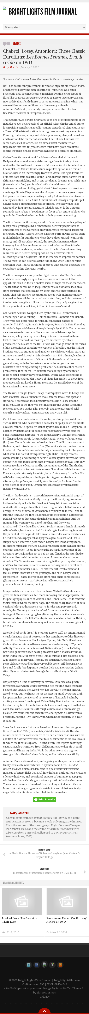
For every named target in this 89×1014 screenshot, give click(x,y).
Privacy (44, 996)
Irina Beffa (63, 988)
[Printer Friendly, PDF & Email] (44, 801)
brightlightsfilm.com (67, 980)
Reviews (16, 44)
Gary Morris (10, 67)
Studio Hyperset (16, 988)
